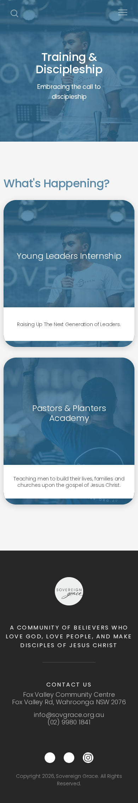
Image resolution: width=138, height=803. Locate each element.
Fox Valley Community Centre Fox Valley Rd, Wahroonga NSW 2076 (69, 698)
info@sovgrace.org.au (69, 714)
